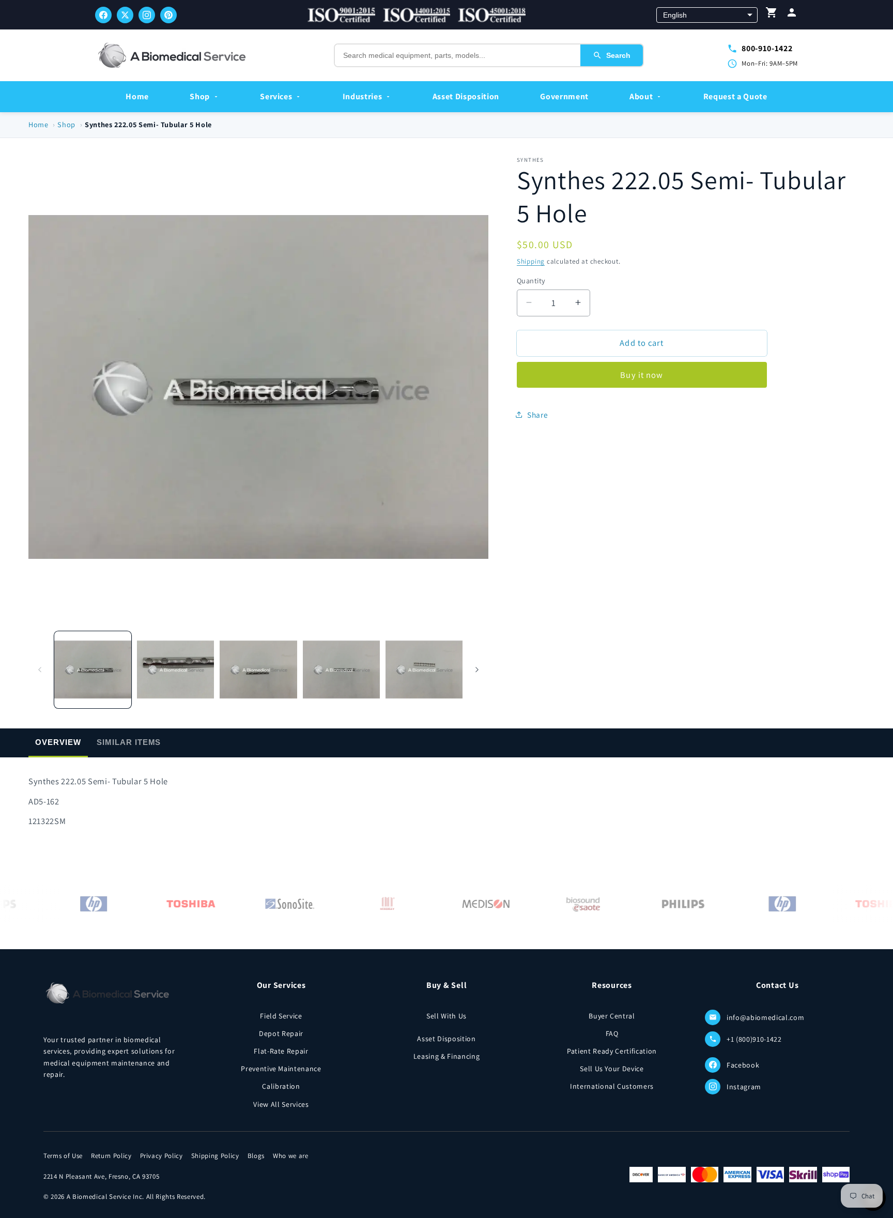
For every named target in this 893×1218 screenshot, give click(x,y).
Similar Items (129, 742)
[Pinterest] (168, 15)
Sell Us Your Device (612, 1068)
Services (276, 96)
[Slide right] (477, 669)
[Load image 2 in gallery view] (175, 669)
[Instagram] (146, 15)
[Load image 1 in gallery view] (92, 669)
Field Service (281, 1016)
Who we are (291, 1155)
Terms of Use (63, 1155)
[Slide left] (39, 669)
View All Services (281, 1104)
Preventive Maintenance (281, 1068)
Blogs (256, 1155)
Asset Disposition (466, 96)
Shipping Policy (215, 1155)
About (641, 96)
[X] (125, 15)
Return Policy (111, 1155)
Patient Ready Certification (612, 1051)
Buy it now (641, 374)
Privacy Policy (161, 1155)
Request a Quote (735, 96)
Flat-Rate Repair (281, 1051)
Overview (58, 742)
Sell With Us (446, 1016)
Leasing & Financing (446, 1056)
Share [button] (537, 414)
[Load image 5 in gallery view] (424, 669)
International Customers (612, 1086)
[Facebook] (103, 15)
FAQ (612, 1033)
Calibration (281, 1086)
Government (564, 96)
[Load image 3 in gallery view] (258, 669)
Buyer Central (612, 1016)
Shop (200, 96)
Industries (362, 96)
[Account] (792, 14)
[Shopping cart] (771, 14)
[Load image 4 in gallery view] (341, 669)
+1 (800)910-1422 (754, 1039)
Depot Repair (281, 1033)
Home (137, 96)
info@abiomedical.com (765, 1017)
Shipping (531, 260)
